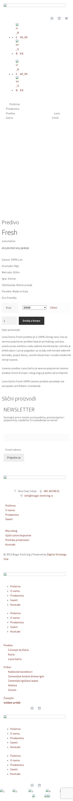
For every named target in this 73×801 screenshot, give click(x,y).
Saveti (14, 600)
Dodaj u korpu (31, 320)
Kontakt (15, 604)
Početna (14, 104)
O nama (15, 591)
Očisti (53, 307)
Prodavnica (12, 108)
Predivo (10, 113)
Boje (8, 307)
